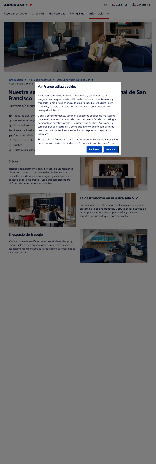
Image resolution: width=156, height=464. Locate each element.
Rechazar (94, 149)
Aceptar (111, 149)
